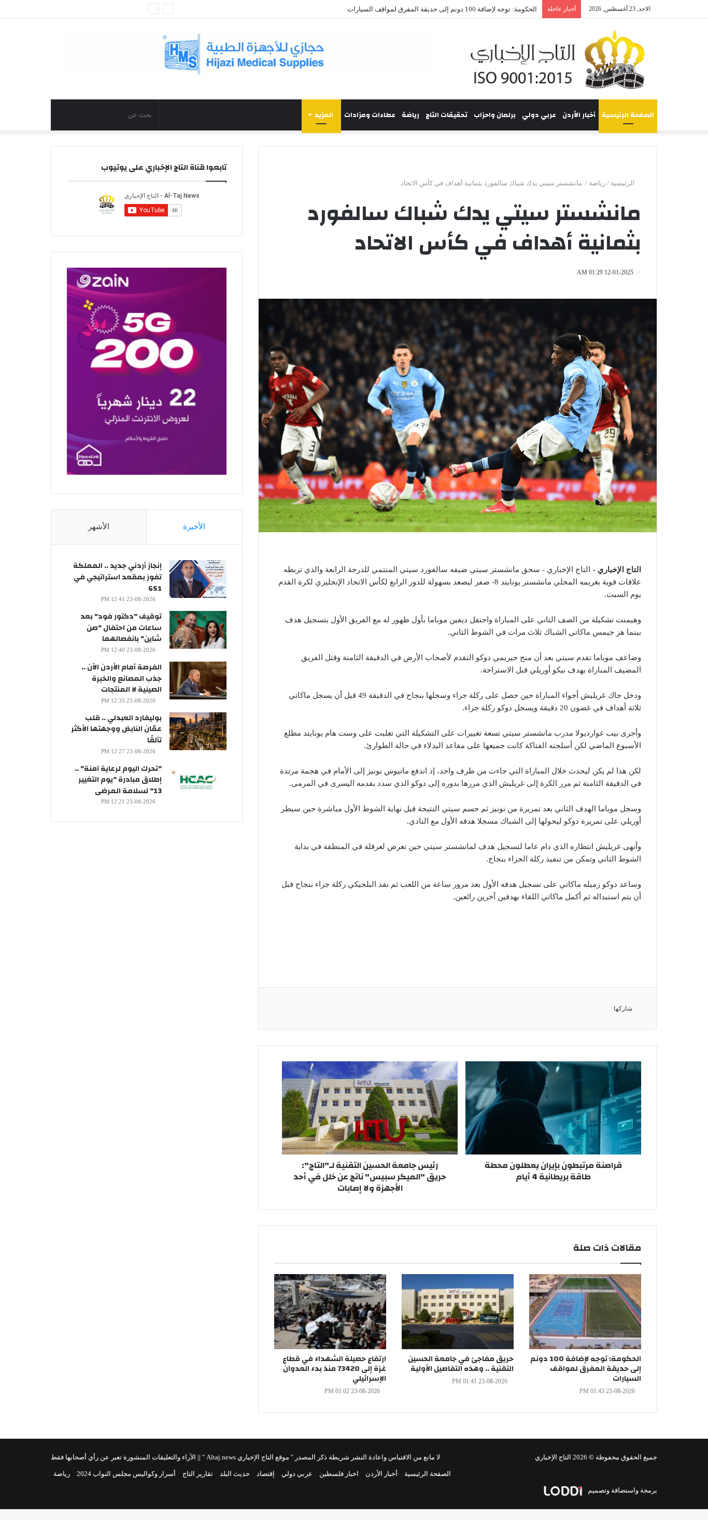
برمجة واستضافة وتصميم (621, 1490)
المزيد (324, 115)
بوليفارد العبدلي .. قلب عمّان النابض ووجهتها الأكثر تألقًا (116, 729)
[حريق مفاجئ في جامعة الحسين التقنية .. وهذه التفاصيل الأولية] (458, 1311)
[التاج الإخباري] (561, 59)
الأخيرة (194, 526)
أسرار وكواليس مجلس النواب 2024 (126, 1474)
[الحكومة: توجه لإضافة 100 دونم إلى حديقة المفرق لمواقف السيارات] (585, 1311)
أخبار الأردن (579, 115)
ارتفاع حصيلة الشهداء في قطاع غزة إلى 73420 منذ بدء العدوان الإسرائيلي (334, 1368)
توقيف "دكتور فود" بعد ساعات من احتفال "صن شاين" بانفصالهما (121, 628)
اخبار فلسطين (339, 1474)
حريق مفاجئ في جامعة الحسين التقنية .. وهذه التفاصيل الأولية (461, 1364)
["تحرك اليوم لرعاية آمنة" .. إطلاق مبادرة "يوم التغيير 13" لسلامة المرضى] (197, 782)
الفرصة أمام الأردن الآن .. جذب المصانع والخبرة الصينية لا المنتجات (121, 678)
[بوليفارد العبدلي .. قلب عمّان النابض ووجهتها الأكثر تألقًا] (197, 731)
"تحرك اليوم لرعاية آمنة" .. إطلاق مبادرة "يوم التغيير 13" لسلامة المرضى (118, 780)
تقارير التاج (197, 1474)
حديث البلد (235, 1474)
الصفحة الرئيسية (628, 115)
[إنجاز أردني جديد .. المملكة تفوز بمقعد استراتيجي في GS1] (197, 579)
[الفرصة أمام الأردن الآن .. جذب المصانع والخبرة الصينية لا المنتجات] (197, 680)
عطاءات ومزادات (369, 115)
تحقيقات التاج (447, 115)
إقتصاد (266, 1474)
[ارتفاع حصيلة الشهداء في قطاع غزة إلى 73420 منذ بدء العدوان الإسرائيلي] (330, 1311)
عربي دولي (539, 115)
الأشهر (98, 526)
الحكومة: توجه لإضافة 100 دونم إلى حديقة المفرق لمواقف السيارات (442, 9)
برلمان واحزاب (495, 115)
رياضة (410, 115)
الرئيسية (623, 183)
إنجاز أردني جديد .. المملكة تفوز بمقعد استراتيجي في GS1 (117, 577)
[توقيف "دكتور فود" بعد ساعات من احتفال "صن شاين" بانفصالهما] (197, 630)
